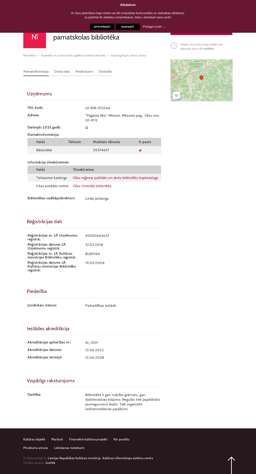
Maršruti (57, 439)
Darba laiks (62, 71)
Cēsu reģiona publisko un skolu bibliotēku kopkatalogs (115, 177)
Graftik (50, 463)
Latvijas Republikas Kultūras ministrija (74, 458)
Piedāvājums (84, 71)
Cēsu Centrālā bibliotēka (92, 186)
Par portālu (121, 439)
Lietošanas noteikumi (69, 448)
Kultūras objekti (34, 439)
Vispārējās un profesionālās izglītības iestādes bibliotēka (73, 55)
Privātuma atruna (35, 448)
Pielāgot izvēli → (154, 26)
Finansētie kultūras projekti (88, 439)
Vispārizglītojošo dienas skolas (128, 55)
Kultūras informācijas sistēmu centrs (127, 458)
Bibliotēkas (29, 55)
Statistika (105, 71)
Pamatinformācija (36, 71)
